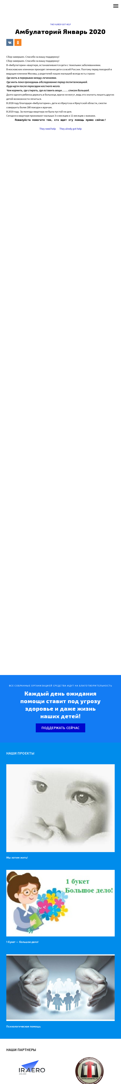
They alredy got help (60, 24)
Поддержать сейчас (60, 727)
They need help (47, 128)
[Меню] (115, 6)
